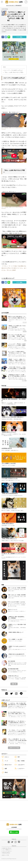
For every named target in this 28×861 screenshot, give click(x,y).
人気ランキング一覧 (14, 747)
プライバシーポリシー (7, 851)
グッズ (6, 760)
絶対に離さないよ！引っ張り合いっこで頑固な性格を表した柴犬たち (17, 722)
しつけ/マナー (21, 768)
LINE (9, 37)
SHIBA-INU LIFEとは (6, 848)
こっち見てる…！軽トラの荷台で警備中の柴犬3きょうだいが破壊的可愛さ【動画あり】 (17, 704)
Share (3, 37)
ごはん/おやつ (21, 764)
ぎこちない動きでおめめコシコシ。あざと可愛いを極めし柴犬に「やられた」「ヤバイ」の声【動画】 (17, 713)
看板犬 (6, 772)
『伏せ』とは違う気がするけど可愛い (14, 72)
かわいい (7, 757)
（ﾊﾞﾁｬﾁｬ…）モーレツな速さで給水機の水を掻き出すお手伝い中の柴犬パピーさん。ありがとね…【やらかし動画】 (14, 268)
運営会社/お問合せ (6, 852)
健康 (6, 768)
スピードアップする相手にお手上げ (13, 70)
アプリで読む (19, 37)
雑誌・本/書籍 (21, 760)
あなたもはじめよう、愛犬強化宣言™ (14, 5)
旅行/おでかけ (8, 764)
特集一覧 (14, 683)
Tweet (6, 37)
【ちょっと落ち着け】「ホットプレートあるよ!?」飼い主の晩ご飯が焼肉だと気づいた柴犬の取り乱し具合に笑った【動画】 (17, 739)
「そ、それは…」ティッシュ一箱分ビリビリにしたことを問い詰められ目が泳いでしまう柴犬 (17, 730)
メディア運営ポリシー (7, 849)
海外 (19, 757)
